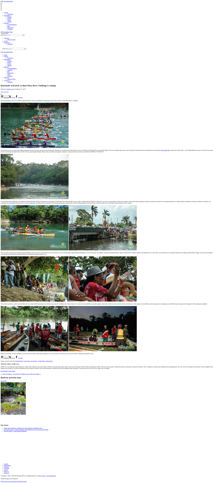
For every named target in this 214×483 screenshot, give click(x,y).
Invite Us (6, 471)
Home (5, 55)
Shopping (9, 76)
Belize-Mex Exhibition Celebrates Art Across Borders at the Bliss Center (23, 428)
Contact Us (7, 42)
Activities (9, 29)
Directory (6, 23)
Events (6, 41)
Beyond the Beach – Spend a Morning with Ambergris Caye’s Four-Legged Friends (26, 429)
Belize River (19, 361)
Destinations (7, 15)
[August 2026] (107, 398)
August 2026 (4, 381)
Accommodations (12, 24)
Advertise (9, 44)
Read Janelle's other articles (8, 371)
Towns (9, 20)
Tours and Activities (5, 91)
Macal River (49, 361)
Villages (9, 21)
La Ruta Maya (41, 361)
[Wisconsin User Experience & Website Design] (13, 481)
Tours (8, 74)
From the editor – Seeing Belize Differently (15, 431)
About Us (6, 38)
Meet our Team (11, 39)
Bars (8, 26)
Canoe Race (27, 361)
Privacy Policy (41, 476)
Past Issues (10, 14)
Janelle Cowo (10, 89)
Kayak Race (34, 361)
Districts (9, 17)
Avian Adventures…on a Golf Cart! (11, 374)
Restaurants (10, 27)
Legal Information (51, 476)
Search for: (3, 35)
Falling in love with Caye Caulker (31, 374)
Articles (6, 12)
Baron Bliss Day (165, 150)
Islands (9, 18)
